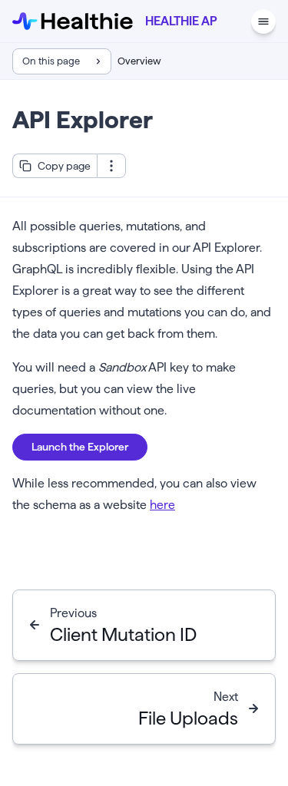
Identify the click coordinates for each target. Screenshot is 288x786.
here (162, 504)
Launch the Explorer (79, 447)
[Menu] (263, 21)
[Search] (234, 21)
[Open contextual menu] (111, 166)
